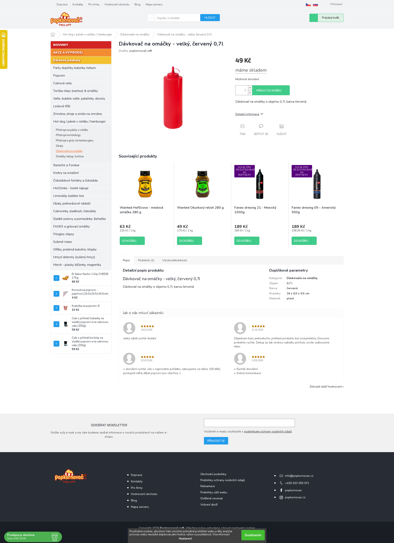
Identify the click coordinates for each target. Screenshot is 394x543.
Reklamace (207, 486)
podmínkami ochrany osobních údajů (268, 431)
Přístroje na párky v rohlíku (72, 130)
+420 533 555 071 (297, 483)
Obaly (59, 146)
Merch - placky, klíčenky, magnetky (77, 265)
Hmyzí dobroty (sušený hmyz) (74, 257)
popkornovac (293, 490)
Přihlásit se (216, 440)
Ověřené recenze (211, 498)
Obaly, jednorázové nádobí (71, 203)
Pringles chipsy (63, 234)
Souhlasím (253, 535)
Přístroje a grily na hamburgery (74, 140)
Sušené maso (62, 242)
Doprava (62, 4)
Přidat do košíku (268, 91)
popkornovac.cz (295, 497)
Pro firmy (93, 4)
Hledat (210, 18)
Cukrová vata (62, 83)
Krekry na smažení (66, 173)
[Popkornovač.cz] (308, 4)
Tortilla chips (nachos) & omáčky (75, 91)
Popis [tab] (126, 260)
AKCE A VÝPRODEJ (68, 53)
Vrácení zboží (209, 505)
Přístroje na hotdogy (68, 135)
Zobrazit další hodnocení (326, 387)
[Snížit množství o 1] (250, 92)
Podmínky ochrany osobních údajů (222, 480)
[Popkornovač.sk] (315, 4)
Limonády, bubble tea (68, 196)
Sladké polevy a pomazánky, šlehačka (79, 219)
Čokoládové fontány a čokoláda (75, 180)
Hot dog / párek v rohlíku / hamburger (79, 121)
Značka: (135, 51)
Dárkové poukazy (66, 60)
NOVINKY (60, 45)
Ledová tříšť (61, 106)
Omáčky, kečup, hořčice (70, 156)
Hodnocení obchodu (117, 4)
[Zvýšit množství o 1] (250, 87)
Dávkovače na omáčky (69, 151)
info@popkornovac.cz (299, 476)
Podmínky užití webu (213, 492)
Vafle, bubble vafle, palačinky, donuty (79, 98)
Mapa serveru (154, 4)
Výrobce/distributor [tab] (174, 260)
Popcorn (59, 75)
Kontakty (78, 4)
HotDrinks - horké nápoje (71, 188)
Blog (137, 4)
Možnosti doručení (247, 79)
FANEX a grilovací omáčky (71, 226)
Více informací (221, 534)
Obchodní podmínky (213, 474)
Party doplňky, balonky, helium (74, 68)
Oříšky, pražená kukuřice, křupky (75, 249)
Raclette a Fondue (66, 165)
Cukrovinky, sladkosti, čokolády (74, 211)
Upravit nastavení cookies (238, 528)
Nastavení (185, 539)
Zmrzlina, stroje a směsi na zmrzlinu (77, 114)
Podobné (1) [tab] (146, 260)
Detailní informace (247, 114)
